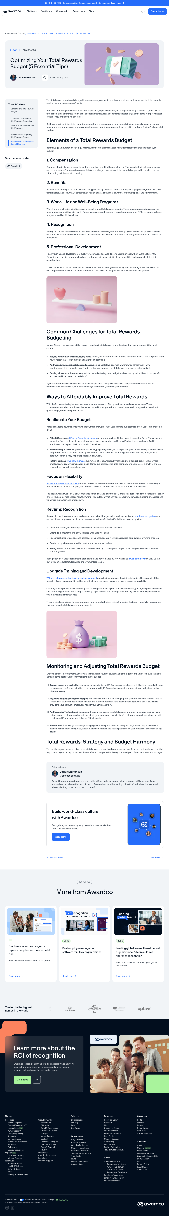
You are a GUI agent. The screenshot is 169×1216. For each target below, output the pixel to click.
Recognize (9, 1120)
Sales (10, 1171)
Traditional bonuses (76, 461)
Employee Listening (16, 1155)
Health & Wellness (15, 1166)
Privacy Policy (143, 1164)
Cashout (44, 1139)
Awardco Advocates (80, 1150)
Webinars (108, 1122)
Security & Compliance (81, 1153)
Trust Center (76, 1156)
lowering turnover (137, 558)
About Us (141, 1145)
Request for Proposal (80, 1161)
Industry (74, 1122)
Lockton (140, 1122)
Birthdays (12, 1144)
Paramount (142, 1125)
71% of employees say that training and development (71, 578)
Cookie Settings (48, 1200)
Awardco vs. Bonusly (115, 1167)
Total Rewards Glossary (114, 1150)
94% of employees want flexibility (62, 483)
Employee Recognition (113, 1175)
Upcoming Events (111, 1128)
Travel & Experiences (49, 1128)
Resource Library (111, 1120)
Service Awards (14, 1139)
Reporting (42, 1158)
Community (109, 1142)
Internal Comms (15, 1158)
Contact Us (142, 1169)
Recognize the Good (145, 1153)
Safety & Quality (14, 1169)
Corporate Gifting (48, 1144)
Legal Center (142, 1167)
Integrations (43, 1152)
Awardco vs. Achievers (116, 1164)
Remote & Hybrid (15, 1163)
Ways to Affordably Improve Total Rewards (22, 126)
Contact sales (157, 11)
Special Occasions (16, 1150)
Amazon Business (78, 1142)
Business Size (77, 1120)
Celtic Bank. (44, 1202)
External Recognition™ (17, 1125)
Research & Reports (112, 1133)
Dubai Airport (143, 1128)
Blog (22, 33)
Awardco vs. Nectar (115, 1169)
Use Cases (75, 1128)
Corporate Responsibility (147, 1156)
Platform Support (45, 1160)
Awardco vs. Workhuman (117, 1172)
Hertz (139, 1120)
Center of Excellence (80, 1148)
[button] (62, 1200)
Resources (78, 11)
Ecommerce (46, 1122)
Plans (91, 11)
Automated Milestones (17, 1142)
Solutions (45, 11)
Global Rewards (45, 1120)
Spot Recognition (15, 1122)
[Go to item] (31, 944)
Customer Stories (144, 1133)
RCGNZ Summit (111, 1131)
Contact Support (111, 1139)
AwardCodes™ (14, 1131)
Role (73, 1125)
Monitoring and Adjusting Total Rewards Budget (21, 135)
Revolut (44, 1150)
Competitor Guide (112, 1161)
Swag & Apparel (48, 1147)
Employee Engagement (114, 1178)
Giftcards (45, 1125)
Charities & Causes (49, 1131)
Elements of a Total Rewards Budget (22, 110)
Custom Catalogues (49, 1142)
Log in (142, 11)
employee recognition (145, 516)
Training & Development (18, 1174)
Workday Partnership (80, 1145)
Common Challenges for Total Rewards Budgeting (21, 119)
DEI (138, 1161)
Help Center (109, 1136)
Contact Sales (77, 1164)
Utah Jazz (141, 1131)
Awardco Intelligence (47, 1155)
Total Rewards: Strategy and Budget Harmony (22, 142)
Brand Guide (142, 1150)
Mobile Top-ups (47, 1136)
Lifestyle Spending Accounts (83, 438)
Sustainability (143, 1159)
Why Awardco (62, 11)
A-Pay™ (44, 1133)
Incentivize (9, 1161)
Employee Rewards (112, 1180)
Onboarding (13, 1147)
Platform (31, 11)
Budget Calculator (112, 1147)
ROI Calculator (110, 1144)
